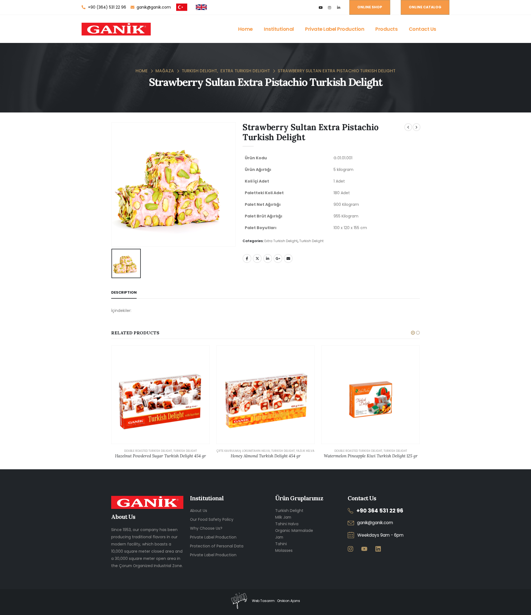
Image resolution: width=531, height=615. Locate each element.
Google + (278, 258)
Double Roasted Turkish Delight (148, 451)
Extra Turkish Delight (281, 241)
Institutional (279, 28)
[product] (160, 395)
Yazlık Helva (305, 451)
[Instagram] (329, 7)
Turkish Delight (311, 241)
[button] (412, 332)
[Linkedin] (378, 548)
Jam (279, 537)
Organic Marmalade (294, 530)
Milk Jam (283, 517)
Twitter (257, 258)
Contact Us (422, 28)
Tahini (281, 544)
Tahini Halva (286, 524)
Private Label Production (334, 28)
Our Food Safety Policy (211, 519)
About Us (198, 510)
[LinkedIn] (338, 7)
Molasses (284, 550)
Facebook (247, 258)
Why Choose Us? (206, 528)
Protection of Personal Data (216, 546)
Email (288, 258)
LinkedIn (267, 258)
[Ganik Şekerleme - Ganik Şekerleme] (116, 29)
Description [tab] (124, 292)
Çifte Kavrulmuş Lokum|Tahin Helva (243, 451)
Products (386, 28)
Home (245, 28)
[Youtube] (320, 7)
